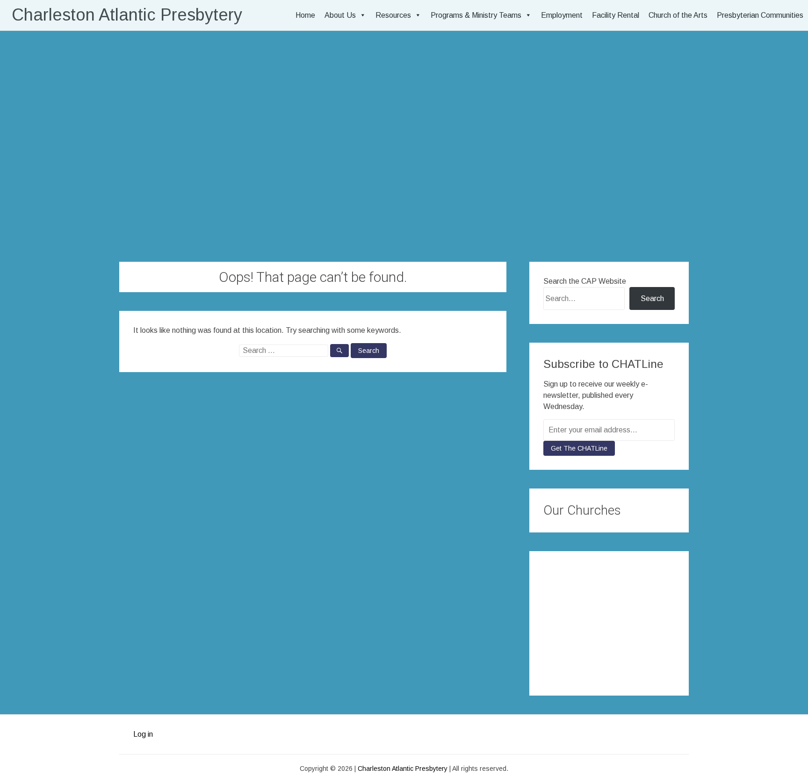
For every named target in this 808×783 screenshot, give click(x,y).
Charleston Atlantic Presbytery (127, 14)
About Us (340, 15)
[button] (551, 618)
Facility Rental (615, 15)
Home (305, 15)
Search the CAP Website (584, 281)
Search (652, 298)
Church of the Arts (678, 15)
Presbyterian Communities (760, 15)
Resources (393, 15)
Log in (143, 734)
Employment (562, 15)
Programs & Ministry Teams (476, 15)
